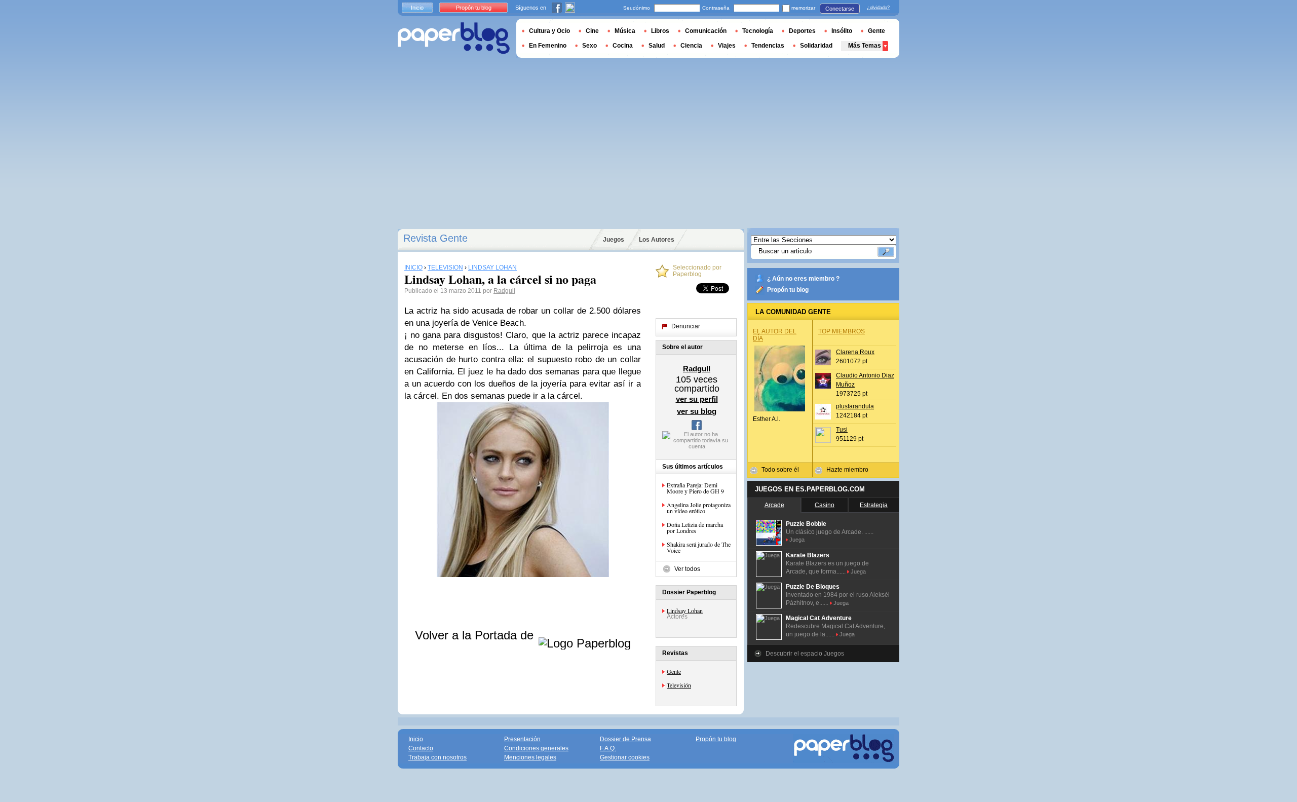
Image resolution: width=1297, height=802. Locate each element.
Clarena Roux (855, 352)
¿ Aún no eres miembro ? (803, 278)
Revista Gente (435, 238)
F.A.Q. (608, 748)
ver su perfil (697, 399)
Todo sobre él (780, 469)
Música (625, 30)
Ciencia (691, 45)
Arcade (774, 505)
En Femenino (547, 45)
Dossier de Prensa (625, 739)
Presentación (522, 739)
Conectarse (839, 9)
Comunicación (706, 30)
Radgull (504, 290)
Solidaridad (816, 45)
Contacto (420, 748)
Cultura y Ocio (549, 30)
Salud (656, 45)
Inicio (417, 8)
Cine (592, 30)
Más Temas (864, 45)
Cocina (623, 45)
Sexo (589, 45)
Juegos (613, 239)
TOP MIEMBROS (841, 331)
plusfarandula (855, 406)
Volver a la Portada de (476, 635)
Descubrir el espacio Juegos (805, 653)
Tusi (842, 429)
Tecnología (757, 30)
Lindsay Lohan (685, 610)
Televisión (679, 685)
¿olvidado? (878, 7)
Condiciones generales (536, 748)
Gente (674, 671)
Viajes (727, 45)
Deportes (802, 30)
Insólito (841, 30)
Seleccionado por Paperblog (697, 271)
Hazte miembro (847, 469)
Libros (660, 30)
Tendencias (767, 45)
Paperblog (454, 38)
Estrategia (874, 505)
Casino (824, 505)
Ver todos (687, 568)
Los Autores (656, 239)
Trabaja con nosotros (437, 757)
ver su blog (696, 411)
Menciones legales (530, 757)
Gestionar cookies (625, 757)
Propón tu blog (788, 289)
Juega (797, 540)
